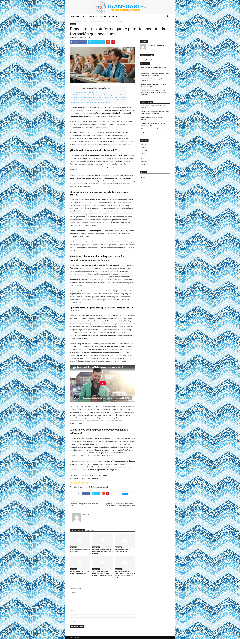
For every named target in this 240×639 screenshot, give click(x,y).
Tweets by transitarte (146, 60)
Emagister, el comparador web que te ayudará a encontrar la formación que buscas (98, 97)
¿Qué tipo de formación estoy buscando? (85, 92)
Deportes (115, 16)
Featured (143, 153)
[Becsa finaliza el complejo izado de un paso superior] (80, 541)
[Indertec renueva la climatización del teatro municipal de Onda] (80, 563)
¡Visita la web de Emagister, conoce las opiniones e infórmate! (91, 102)
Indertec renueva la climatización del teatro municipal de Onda (153, 85)
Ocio (84, 16)
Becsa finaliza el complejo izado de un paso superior (153, 68)
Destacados (75, 16)
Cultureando (94, 16)
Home (143, 156)
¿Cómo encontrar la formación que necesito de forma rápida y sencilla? (97, 95)
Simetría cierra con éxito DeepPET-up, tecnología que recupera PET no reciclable (102, 551)
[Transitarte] (120, 7)
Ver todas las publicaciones (156, 45)
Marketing (75, 37)
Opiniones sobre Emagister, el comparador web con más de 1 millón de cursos (99, 100)
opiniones (144, 161)
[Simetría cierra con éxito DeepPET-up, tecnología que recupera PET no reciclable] (102, 541)
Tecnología (105, 16)
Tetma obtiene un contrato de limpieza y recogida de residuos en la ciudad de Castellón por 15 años (102, 573)
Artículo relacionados (77, 530)
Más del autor (90, 530)
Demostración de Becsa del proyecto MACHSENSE (151, 80)
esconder (110, 88)
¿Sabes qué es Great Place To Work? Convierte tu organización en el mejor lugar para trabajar (120, 505)
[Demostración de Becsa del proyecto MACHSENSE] (125, 541)
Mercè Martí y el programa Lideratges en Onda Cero (84, 505)
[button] (168, 16)
